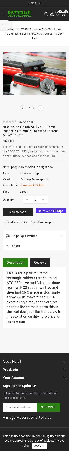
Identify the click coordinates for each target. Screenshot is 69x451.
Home (10, 29)
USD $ (32, 3)
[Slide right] (41, 108)
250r (24, 191)
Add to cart (18, 212)
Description (15, 262)
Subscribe (48, 407)
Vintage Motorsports (34, 179)
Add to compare (44, 222)
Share (16, 245)
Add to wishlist (17, 222)
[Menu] (3, 14)
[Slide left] (22, 108)
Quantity (8, 199)
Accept (39, 445)
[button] (3, 13)
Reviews (40, 262)
